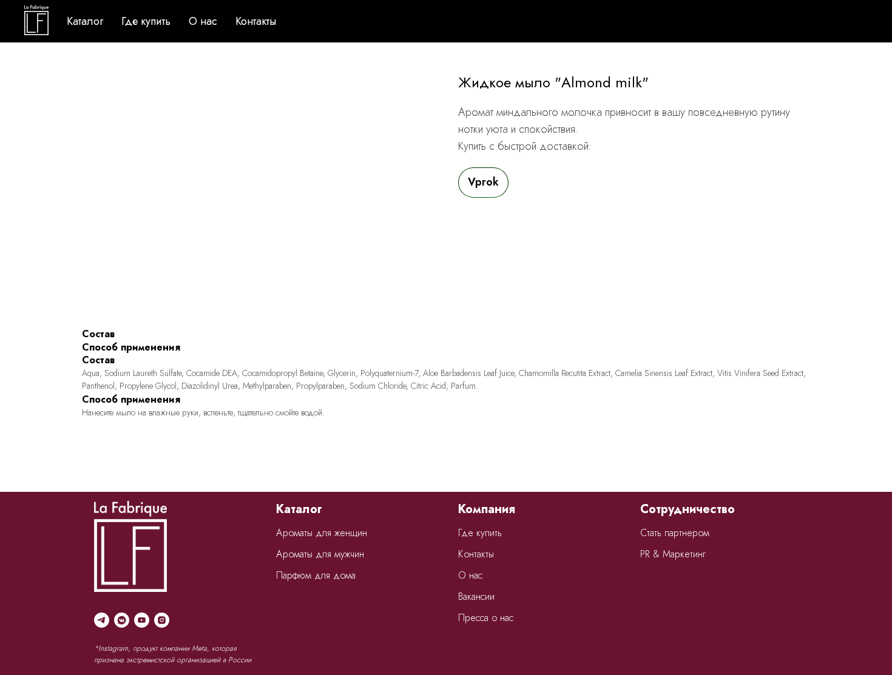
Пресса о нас (485, 618)
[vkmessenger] (121, 620)
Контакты (255, 21)
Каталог (85, 21)
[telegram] (101, 620)
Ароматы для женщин (321, 533)
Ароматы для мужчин (320, 554)
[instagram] (161, 620)
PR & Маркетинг (673, 554)
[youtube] (141, 620)
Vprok (483, 182)
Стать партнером (674, 533)
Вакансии (476, 596)
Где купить (146, 21)
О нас (203, 21)
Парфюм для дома (316, 575)
